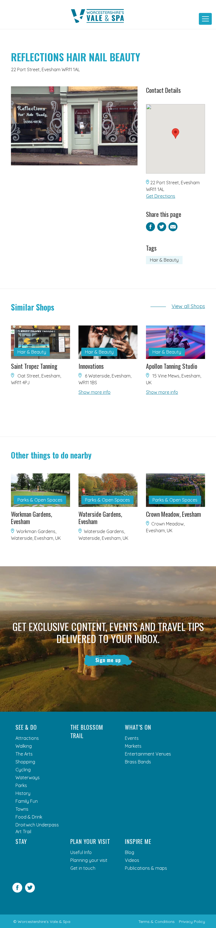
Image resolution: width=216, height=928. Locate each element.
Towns (21, 809)
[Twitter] (30, 891)
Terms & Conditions (156, 921)
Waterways (27, 777)
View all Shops (188, 306)
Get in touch (82, 868)
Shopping (25, 762)
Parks (21, 785)
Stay (21, 841)
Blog (129, 852)
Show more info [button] (94, 392)
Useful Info (81, 852)
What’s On (138, 727)
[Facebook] (17, 891)
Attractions (27, 738)
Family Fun (26, 801)
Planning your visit (88, 860)
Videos (132, 860)
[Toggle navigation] (205, 19)
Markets (133, 746)
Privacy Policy (192, 921)
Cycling (23, 769)
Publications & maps (146, 868)
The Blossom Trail (86, 731)
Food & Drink (28, 817)
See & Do (26, 727)
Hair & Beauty (164, 260)
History (22, 793)
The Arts (24, 754)
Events (132, 738)
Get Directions (160, 196)
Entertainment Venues (148, 754)
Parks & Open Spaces (39, 500)
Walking (23, 746)
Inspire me (138, 841)
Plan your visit (90, 841)
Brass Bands (138, 762)
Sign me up (108, 660)
